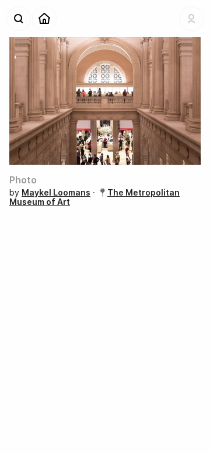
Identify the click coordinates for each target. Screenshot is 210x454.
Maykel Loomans (56, 192)
